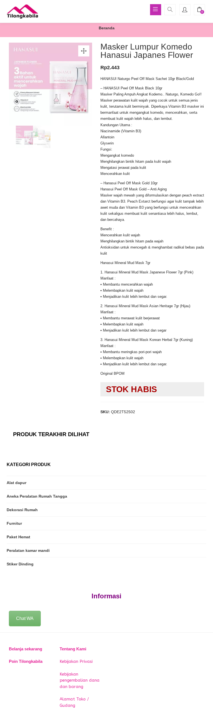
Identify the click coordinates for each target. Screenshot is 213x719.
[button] (199, 10)
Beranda (107, 28)
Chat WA (25, 618)
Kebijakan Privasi (76, 661)
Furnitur (14, 523)
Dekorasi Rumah (22, 510)
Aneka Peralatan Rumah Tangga (37, 496)
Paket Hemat (18, 537)
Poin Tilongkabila (25, 661)
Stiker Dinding (20, 564)
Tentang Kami (73, 648)
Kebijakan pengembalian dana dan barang (80, 680)
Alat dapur (16, 482)
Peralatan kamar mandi (28, 550)
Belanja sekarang (25, 648)
